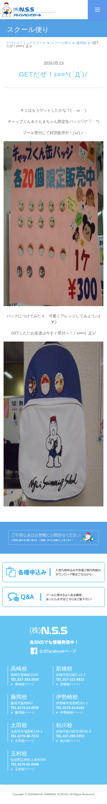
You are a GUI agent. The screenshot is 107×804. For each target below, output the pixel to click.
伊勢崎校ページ (71, 712)
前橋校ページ (70, 684)
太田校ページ (25, 741)
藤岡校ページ (25, 712)
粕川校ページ (70, 741)
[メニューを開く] (97, 9)
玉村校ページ (25, 769)
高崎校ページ (25, 684)
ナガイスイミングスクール (26, 43)
